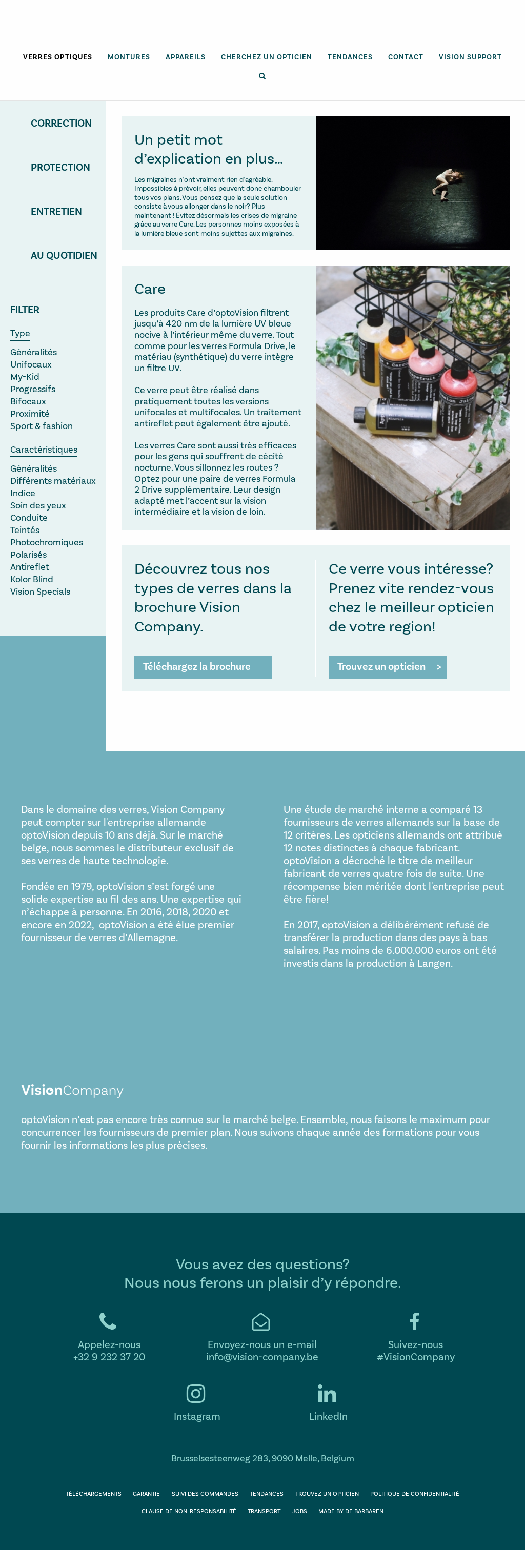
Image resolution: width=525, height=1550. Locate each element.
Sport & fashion (41, 425)
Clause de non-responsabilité (189, 1510)
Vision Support (470, 56)
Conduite (29, 517)
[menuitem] (57, 57)
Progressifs (32, 388)
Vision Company (262, 31)
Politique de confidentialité (414, 1493)
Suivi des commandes (205, 1493)
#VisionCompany (416, 1356)
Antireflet (29, 566)
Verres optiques (57, 56)
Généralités (33, 351)
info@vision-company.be (262, 1356)
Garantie (146, 1493)
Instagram (197, 1416)
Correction (61, 122)
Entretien (56, 211)
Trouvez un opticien (381, 666)
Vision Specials (40, 591)
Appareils (186, 56)
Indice (22, 492)
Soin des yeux (38, 505)
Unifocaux (31, 364)
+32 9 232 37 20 (109, 1356)
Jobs (299, 1510)
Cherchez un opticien (266, 56)
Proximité (30, 413)
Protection (60, 166)
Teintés (24, 529)
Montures (129, 56)
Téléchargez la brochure (197, 666)
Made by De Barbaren (350, 1510)
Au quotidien (64, 255)
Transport (264, 1510)
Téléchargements (94, 1493)
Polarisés (28, 554)
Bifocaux (28, 400)
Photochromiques (46, 541)
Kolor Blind (31, 578)
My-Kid (24, 376)
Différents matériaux (53, 480)
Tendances (350, 56)
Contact (405, 56)
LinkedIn (328, 1416)
